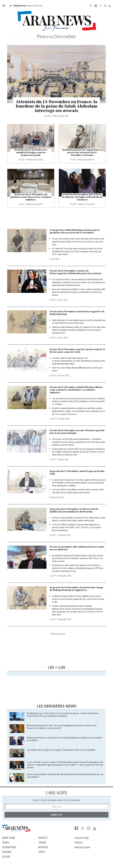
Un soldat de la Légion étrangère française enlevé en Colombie (61, 750)
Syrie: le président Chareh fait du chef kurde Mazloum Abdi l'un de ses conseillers (65, 775)
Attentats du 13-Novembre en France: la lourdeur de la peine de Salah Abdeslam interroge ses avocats (56, 106)
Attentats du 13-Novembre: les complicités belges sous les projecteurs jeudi (30, 152)
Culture (6, 856)
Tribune (42, 842)
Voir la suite (58, 633)
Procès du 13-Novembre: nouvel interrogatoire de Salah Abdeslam (77, 313)
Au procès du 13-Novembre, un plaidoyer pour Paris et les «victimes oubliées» (30, 197)
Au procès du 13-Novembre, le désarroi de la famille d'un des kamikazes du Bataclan (74, 510)
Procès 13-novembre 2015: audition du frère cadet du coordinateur (77, 548)
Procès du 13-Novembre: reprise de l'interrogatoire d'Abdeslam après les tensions (75, 272)
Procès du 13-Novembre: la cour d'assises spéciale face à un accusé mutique (77, 432)
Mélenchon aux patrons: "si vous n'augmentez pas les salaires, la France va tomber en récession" (62, 727)
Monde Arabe (8, 838)
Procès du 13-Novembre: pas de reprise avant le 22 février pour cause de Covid (77, 350)
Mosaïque (43, 847)
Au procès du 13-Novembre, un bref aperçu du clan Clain (77, 472)
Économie (6, 852)
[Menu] (3, 5)
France (5, 842)
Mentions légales (82, 847)
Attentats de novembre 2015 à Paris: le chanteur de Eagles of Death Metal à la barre (82, 197)
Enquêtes (42, 838)
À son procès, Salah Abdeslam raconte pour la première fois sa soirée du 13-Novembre (75, 231)
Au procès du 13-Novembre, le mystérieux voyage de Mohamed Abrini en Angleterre (76, 589)
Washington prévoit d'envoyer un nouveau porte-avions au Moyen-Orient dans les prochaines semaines (63, 714)
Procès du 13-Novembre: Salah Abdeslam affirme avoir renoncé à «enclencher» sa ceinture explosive (76, 390)
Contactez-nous (82, 838)
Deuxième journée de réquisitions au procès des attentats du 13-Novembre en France (82, 152)
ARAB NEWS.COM (20, 6)
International (9, 847)
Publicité (79, 842)
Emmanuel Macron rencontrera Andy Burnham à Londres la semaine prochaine (64, 739)
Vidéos (41, 852)
